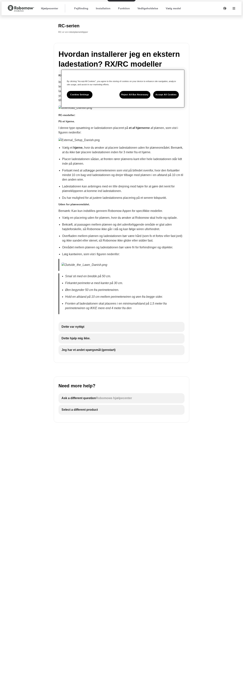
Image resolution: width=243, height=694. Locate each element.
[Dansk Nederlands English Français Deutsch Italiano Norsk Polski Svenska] (224, 8)
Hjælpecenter (49, 8)
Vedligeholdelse (147, 8)
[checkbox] (121, 327)
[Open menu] (233, 8)
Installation (103, 8)
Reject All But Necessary (134, 94)
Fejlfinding (81, 8)
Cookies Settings (79, 94)
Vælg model (173, 8)
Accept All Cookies (165, 94)
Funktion (124, 8)
